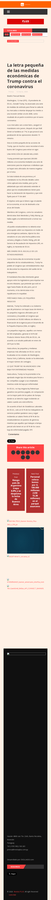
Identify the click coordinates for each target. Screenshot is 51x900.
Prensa (11, 92)
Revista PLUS (19, 891)
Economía (13, 41)
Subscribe (12, 895)
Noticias (16, 34)
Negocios (37, 34)
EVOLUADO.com (27, 859)
